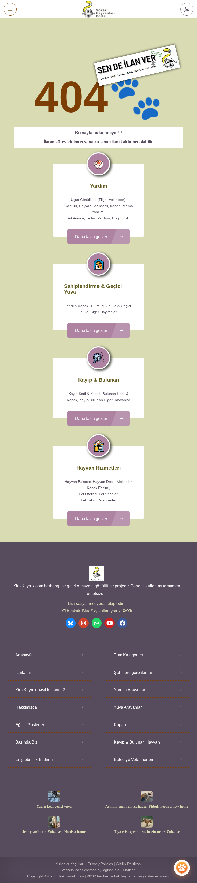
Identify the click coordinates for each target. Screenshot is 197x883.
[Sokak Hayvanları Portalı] (98, 9)
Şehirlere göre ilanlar (133, 672)
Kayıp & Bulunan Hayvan (137, 742)
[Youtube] (109, 623)
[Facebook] (122, 623)
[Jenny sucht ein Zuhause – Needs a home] (54, 822)
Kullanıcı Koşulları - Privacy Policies (84, 864)
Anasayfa (24, 655)
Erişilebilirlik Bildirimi (34, 759)
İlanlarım (23, 672)
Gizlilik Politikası (129, 864)
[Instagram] (83, 623)
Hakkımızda (26, 707)
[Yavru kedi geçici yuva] (54, 796)
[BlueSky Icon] (71, 623)
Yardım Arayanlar (129, 690)
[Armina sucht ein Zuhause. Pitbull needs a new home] (147, 796)
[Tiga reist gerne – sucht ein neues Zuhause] (147, 822)
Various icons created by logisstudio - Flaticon (99, 870)
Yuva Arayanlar (128, 707)
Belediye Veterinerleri (133, 759)
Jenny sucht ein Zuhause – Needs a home (54, 832)
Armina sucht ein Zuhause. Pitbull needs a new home (146, 806)
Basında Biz (26, 742)
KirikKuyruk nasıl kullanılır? (40, 690)
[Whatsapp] (97, 623)
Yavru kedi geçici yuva (54, 806)
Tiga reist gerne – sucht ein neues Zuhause (147, 832)
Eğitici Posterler (29, 725)
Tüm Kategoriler (128, 655)
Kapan (120, 725)
